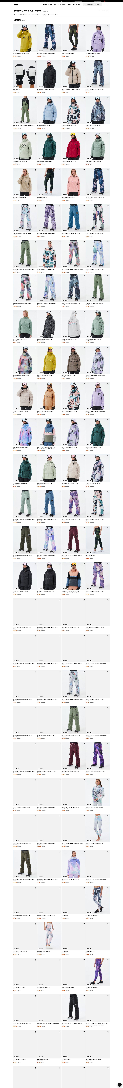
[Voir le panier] (107, 4)
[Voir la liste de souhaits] (104, 4)
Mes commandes (97, 1)
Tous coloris (18, 20)
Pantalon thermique (52, 14)
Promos (69, 4)
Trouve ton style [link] (78, 1)
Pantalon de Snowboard (24, 14)
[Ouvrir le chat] (120, 1085)
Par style (23, 20)
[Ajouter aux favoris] (35, 26)
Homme (55, 4)
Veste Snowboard (36, 14)
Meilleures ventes (47, 4)
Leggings (44, 14)
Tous (15, 14)
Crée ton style (76, 4)
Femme (62, 4)
